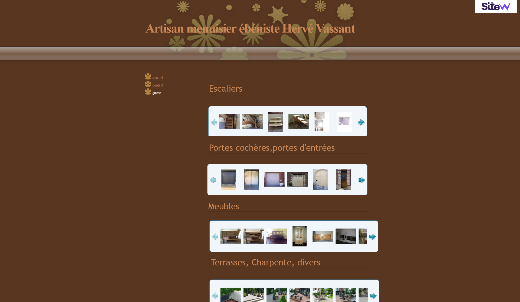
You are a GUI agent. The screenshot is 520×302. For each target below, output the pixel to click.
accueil (157, 78)
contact (157, 85)
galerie (156, 93)
